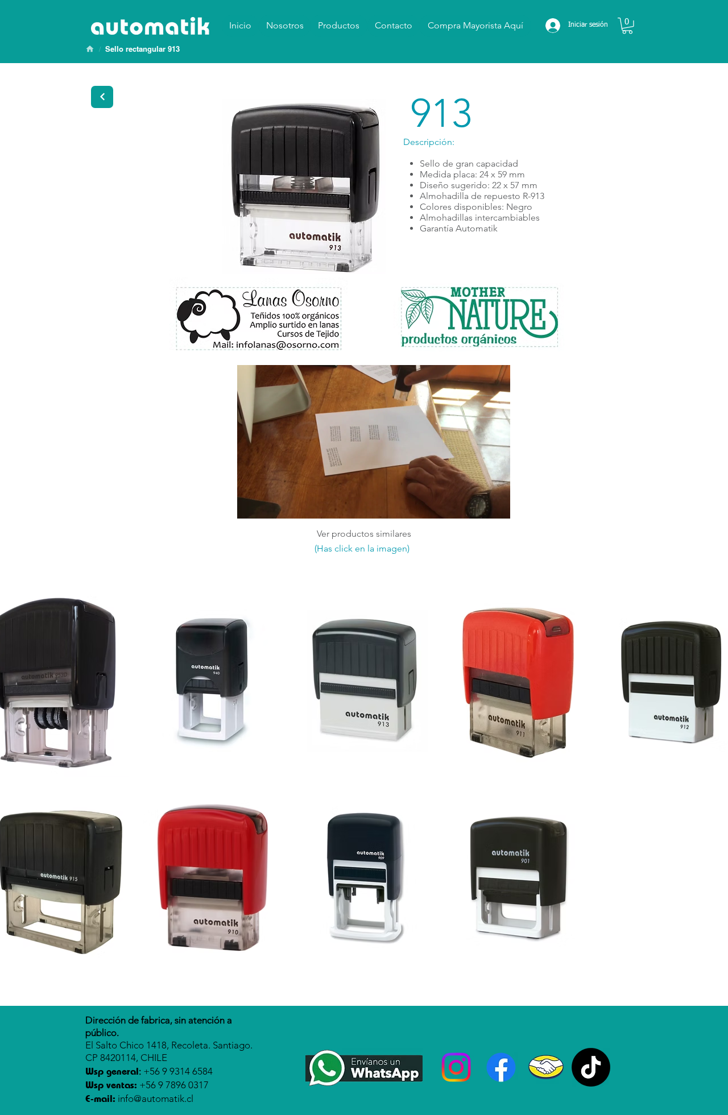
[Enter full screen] (494, 503)
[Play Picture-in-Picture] (475, 503)
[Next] (102, 97)
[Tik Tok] (591, 1067)
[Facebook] (501, 1067)
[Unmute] (271, 503)
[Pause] (252, 503)
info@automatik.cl (155, 1098)
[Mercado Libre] (546, 1067)
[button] (627, 26)
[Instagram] (456, 1067)
